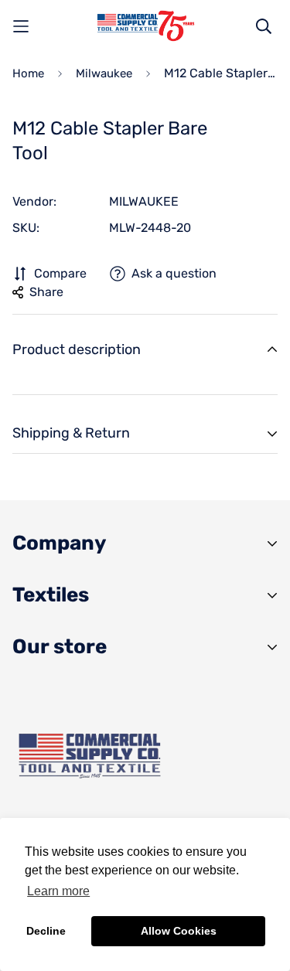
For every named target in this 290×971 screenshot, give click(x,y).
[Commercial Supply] (145, 26)
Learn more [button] (58, 891)
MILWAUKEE (144, 201)
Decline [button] (46, 931)
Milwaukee (104, 73)
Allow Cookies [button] (179, 931)
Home (28, 73)
